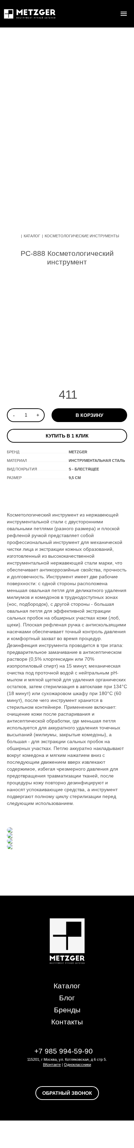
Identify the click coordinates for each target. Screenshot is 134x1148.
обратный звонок (67, 1093)
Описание (38, 494)
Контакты (67, 1022)
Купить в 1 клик (67, 436)
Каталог (32, 236)
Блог (67, 998)
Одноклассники (77, 1064)
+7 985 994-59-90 (63, 1051)
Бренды (67, 1010)
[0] (110, 14)
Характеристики (87, 494)
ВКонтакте (52, 1064)
